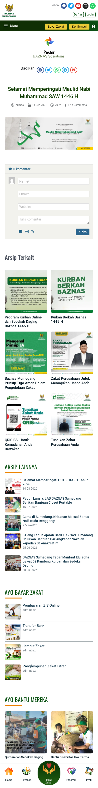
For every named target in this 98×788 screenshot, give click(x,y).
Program (71, 780)
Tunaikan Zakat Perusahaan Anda (65, 442)
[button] (40, 70)
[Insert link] (33, 231)
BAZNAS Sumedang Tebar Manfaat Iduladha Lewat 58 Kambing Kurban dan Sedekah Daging (56, 561)
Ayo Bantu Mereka (26, 699)
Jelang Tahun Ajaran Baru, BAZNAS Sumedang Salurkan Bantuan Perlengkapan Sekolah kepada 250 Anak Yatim (58, 539)
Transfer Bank (33, 626)
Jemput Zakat (33, 646)
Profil (89, 780)
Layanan (26, 780)
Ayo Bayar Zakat (24, 592)
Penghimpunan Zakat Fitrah (44, 666)
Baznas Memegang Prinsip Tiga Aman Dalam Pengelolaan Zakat (25, 383)
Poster (49, 52)
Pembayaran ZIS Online (41, 605)
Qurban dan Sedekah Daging (24, 757)
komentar (21, 169)
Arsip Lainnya (21, 466)
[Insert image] (21, 231)
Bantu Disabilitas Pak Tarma (70, 757)
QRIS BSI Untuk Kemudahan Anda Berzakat (18, 444)
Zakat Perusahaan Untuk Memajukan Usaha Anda (70, 380)
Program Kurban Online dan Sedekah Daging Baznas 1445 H (23, 321)
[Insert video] (27, 231)
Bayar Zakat (48, 781)
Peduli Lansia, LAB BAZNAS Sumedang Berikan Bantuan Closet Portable (52, 500)
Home (8, 780)
